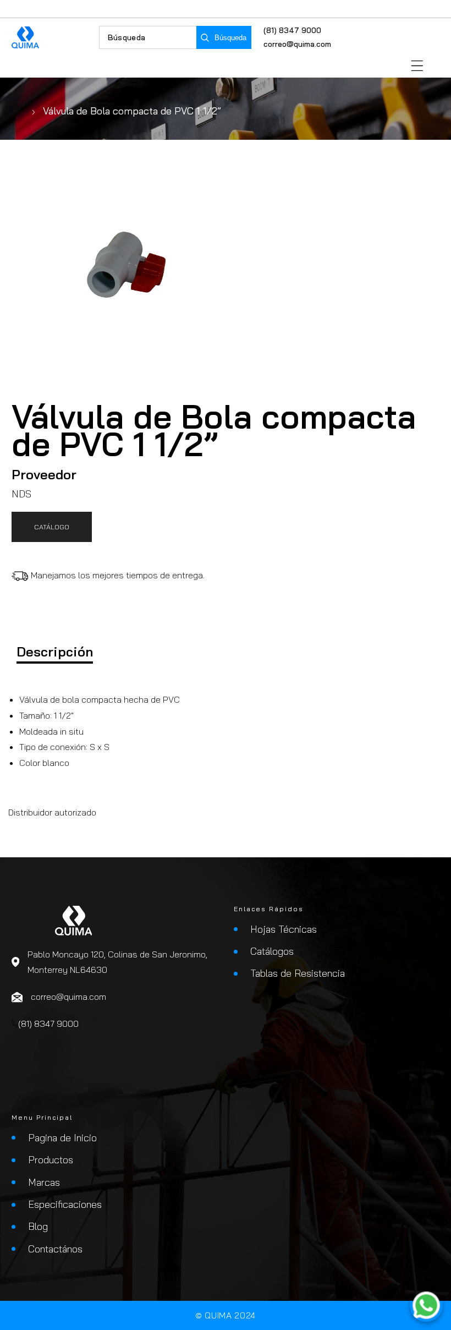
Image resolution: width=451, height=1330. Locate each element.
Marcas (44, 1182)
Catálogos (272, 951)
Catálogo (51, 526)
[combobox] (148, 37)
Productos (50, 1159)
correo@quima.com (297, 44)
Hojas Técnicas (283, 929)
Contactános (55, 1249)
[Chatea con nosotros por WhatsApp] (426, 1305)
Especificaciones (65, 1204)
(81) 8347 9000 (292, 30)
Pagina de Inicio (62, 1137)
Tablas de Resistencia (297, 973)
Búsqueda (230, 38)
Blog (38, 1226)
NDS (21, 494)
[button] (417, 65)
